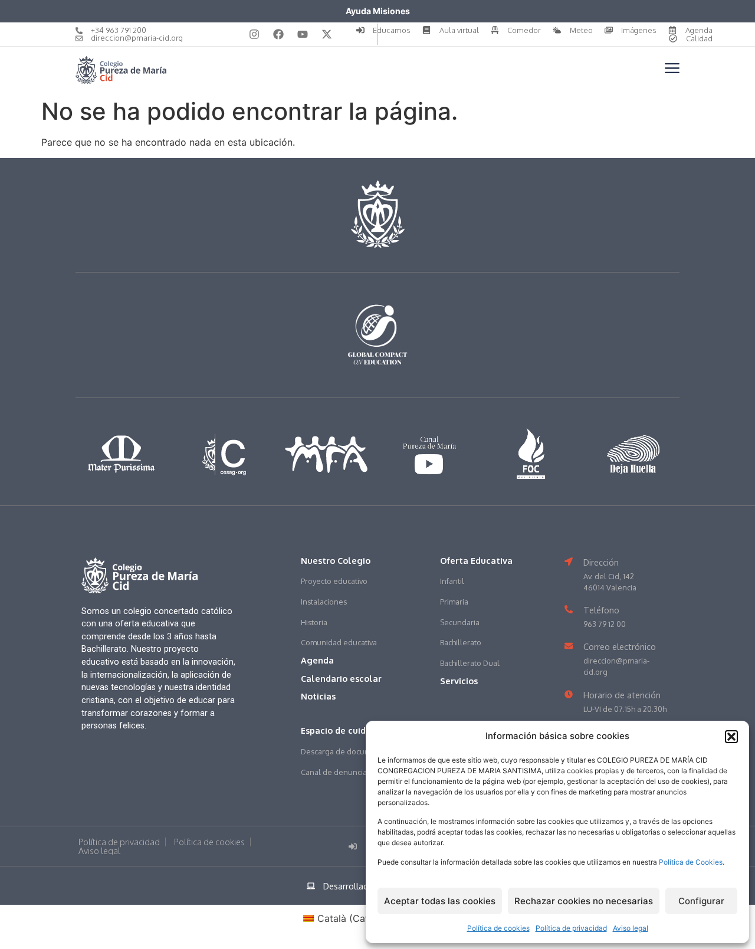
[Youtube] (302, 34)
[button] (731, 737)
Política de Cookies (691, 862)
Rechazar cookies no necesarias (583, 901)
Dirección (601, 562)
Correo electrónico (619, 646)
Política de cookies (498, 928)
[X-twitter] (326, 34)
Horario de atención (622, 694)
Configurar (701, 901)
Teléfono (601, 610)
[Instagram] (254, 34)
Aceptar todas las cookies (439, 901)
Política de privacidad (571, 928)
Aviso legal (630, 928)
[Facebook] (278, 34)
